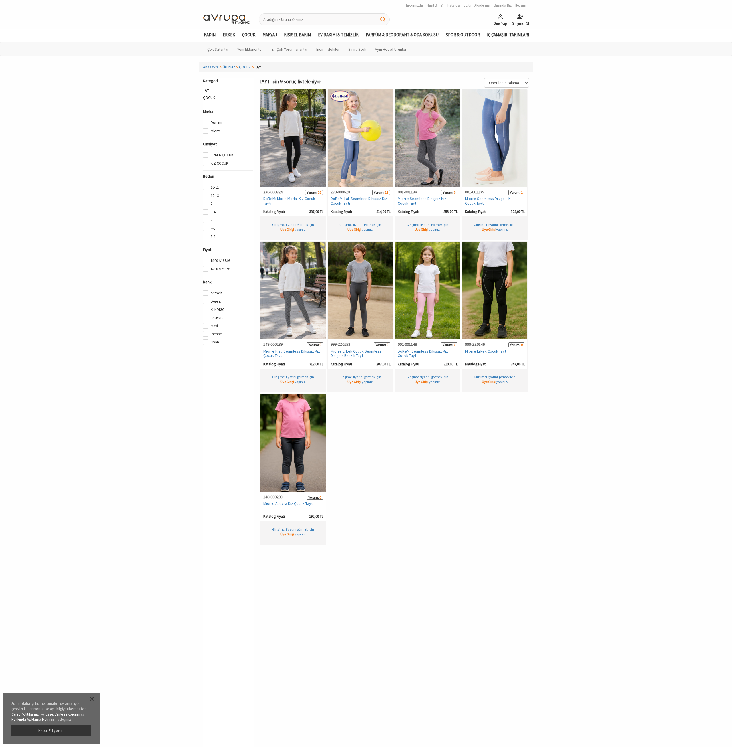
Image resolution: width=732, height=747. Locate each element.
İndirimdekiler (328, 49)
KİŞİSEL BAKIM (297, 34)
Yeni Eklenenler (250, 49)
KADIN (210, 34)
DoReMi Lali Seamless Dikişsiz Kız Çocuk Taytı (359, 200)
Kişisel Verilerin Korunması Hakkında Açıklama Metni (48, 717)
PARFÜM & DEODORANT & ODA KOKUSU (402, 34)
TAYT (207, 90)
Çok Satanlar (218, 49)
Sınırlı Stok (357, 49)
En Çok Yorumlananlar (290, 49)
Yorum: (312, 192)
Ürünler (229, 67)
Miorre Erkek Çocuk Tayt (485, 351)
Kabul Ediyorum (51, 730)
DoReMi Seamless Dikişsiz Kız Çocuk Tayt (423, 353)
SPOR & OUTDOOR (463, 34)
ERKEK (229, 34)
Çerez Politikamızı (25, 714)
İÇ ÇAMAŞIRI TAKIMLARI (508, 34)
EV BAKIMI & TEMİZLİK (338, 34)
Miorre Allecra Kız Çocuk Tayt (288, 503)
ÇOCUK (248, 34)
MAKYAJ (269, 34)
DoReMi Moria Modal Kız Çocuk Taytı (289, 200)
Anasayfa (211, 67)
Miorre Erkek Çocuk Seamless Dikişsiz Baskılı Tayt (356, 353)
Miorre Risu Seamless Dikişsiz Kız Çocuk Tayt (291, 353)
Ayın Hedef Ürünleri (391, 49)
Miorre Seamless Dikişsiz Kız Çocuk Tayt (422, 200)
